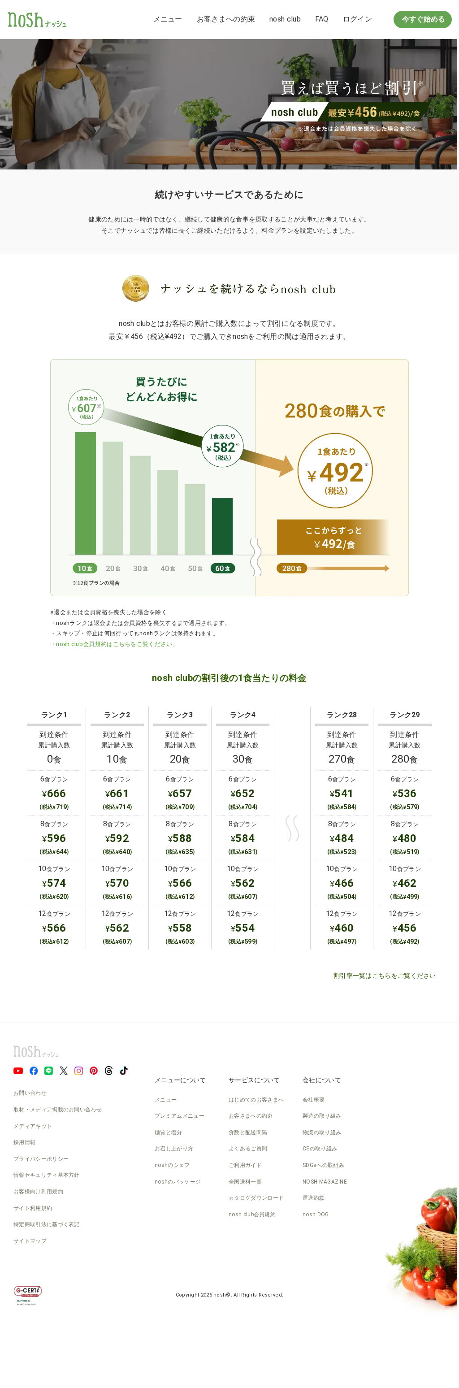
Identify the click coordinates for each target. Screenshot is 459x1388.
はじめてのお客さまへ (256, 1100)
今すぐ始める (422, 19)
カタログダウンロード (256, 1198)
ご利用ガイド (245, 1165)
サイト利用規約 (32, 1208)
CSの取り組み (320, 1148)
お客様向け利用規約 (38, 1191)
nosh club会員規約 (252, 1214)
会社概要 (314, 1100)
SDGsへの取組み (323, 1165)
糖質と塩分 (168, 1132)
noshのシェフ (172, 1165)
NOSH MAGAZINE (325, 1182)
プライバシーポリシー (41, 1159)
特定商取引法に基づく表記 (46, 1224)
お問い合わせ (30, 1093)
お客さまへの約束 (226, 19)
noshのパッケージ (178, 1182)
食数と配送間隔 (248, 1132)
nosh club (285, 19)
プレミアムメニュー (179, 1116)
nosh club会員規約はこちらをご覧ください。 (117, 644)
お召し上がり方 (174, 1148)
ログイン (357, 19)
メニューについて (180, 1080)
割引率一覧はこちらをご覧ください (384, 975)
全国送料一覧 (245, 1182)
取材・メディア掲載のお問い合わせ (57, 1109)
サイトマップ (30, 1241)
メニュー (167, 19)
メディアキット (32, 1126)
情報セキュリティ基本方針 (46, 1175)
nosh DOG (316, 1214)
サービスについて (254, 1080)
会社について (322, 1080)
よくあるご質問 (248, 1148)
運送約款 (314, 1198)
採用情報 (24, 1142)
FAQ (322, 19)
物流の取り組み (322, 1132)
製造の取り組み (322, 1116)
